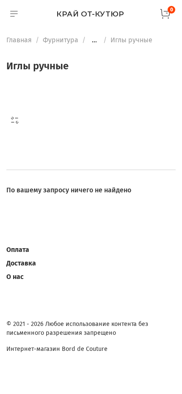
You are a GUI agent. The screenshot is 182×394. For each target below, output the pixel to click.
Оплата (17, 250)
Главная (19, 40)
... (94, 40)
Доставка (21, 263)
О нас (15, 277)
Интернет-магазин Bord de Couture (57, 349)
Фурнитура (60, 40)
